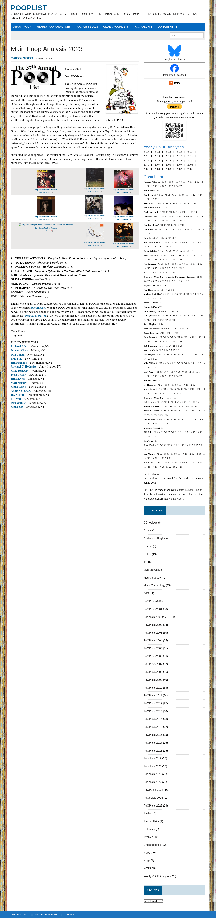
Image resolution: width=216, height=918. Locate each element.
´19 (159, 186)
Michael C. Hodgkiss (23, 366)
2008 (168, 164)
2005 (146, 169)
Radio (147, 813)
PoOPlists (150, 601)
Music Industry (152, 577)
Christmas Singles (155, 538)
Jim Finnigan (19, 362)
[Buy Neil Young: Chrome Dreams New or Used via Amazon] (46, 224)
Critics (147, 554)
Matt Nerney (19, 382)
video (147, 852)
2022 (179, 151)
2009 (157, 164)
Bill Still (16, 399)
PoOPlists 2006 (153, 656)
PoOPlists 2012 (153, 703)
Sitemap (69, 914)
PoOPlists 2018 (153, 750)
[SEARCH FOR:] (187, 35)
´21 (166, 186)
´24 (177, 186)
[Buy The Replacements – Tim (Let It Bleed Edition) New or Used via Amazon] (46, 186)
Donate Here (168, 26)
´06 (173, 181)
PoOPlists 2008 (153, 672)
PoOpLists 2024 (153, 797)
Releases (149, 829)
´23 (173, 186)
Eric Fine (16, 358)
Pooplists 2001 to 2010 (157, 617)
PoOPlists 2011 (153, 695)
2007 (179, 164)
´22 (169, 186)
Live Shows (151, 569)
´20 (162, 186)
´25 (180, 186)
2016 (190, 156)
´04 (166, 181)
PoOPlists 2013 (153, 711)
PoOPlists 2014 (153, 719)
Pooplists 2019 (152, 758)
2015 (146, 160)
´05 (169, 181)
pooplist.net (38, 307)
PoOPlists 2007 (153, 664)
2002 (179, 169)
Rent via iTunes (44, 192)
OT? (146, 593)
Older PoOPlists (116, 26)
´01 (154, 194)
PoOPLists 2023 (153, 789)
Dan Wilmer (18, 403)
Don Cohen (17, 354)
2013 (168, 160)
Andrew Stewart (21, 390)
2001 (190, 169)
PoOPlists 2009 (153, 679)
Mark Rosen (18, 386)
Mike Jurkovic (20, 370)
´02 (158, 181)
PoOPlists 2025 (87, 26)
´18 (155, 186)
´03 (162, 181)
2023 (168, 151)
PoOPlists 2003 (153, 632)
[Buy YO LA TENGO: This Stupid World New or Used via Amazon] (95, 185)
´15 (145, 186)
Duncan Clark (19, 350)
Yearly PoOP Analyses (53, 26)
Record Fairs (151, 821)
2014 (157, 160)
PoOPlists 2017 (153, 742)
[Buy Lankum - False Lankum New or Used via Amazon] (123, 240)
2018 (168, 156)
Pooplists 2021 (152, 774)
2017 (179, 156)
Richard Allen (19, 346)
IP (145, 561)
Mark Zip (28, 58)
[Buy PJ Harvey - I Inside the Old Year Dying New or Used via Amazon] (95, 239)
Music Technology (154, 585)
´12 (194, 181)
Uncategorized (152, 844)
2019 (157, 156)
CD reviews (151, 522)
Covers (148, 546)
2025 (146, 151)
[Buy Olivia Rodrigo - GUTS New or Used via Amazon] (123, 213)
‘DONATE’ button (35, 315)
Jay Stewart (18, 394)
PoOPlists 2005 (153, 648)
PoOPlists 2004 (153, 640)
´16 (148, 186)
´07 (176, 181)
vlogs (147, 860)
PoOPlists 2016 (153, 734)
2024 (157, 151)
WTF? (147, 868)
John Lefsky (18, 374)
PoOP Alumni (143, 26)
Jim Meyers (18, 378)
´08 (180, 181)
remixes (148, 837)
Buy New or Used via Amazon (46, 189)
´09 (183, 181)
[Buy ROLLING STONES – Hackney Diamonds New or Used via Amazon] (123, 186)
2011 (190, 160)
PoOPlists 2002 (153, 624)
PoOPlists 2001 (153, 609)
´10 (187, 181)
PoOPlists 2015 (153, 727)
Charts (148, 530)
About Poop (22, 26)
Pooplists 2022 (152, 782)
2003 (168, 169)
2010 (146, 164)
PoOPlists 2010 (153, 687)
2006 (190, 164)
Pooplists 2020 (152, 766)
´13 (197, 181)
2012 (179, 160)
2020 (146, 156)
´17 (152, 186)
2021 (190, 151)
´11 (190, 181)
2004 (157, 169)
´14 (201, 181)
